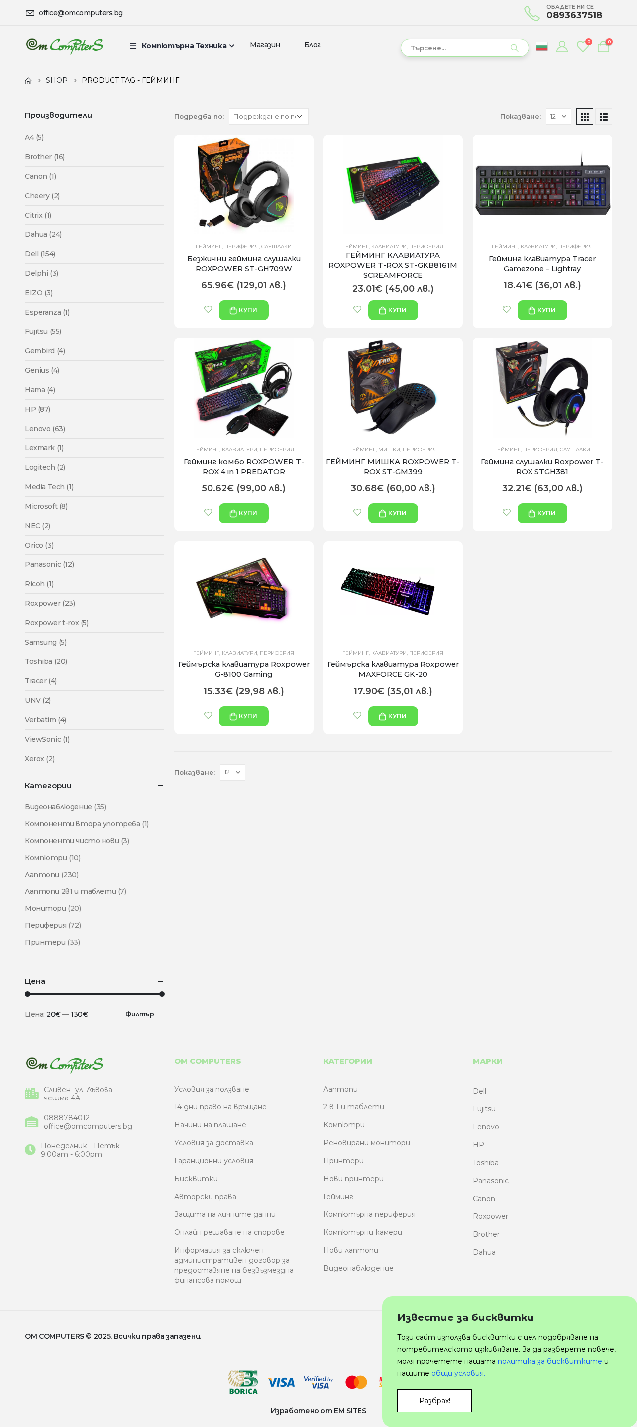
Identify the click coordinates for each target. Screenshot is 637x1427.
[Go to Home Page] (28, 80)
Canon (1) (40, 176)
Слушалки (276, 246)
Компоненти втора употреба (82, 823)
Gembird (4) (45, 350)
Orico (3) (39, 545)
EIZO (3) (39, 292)
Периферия (241, 246)
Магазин (265, 44)
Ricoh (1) (39, 583)
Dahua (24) (43, 234)
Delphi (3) (41, 273)
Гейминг (209, 246)
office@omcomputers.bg (88, 1126)
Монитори (45, 908)
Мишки (389, 449)
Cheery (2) (42, 195)
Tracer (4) (41, 680)
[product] (244, 184)
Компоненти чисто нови (72, 840)
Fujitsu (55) (43, 331)
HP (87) (37, 409)
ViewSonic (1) (47, 739)
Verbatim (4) (45, 719)
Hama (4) (40, 389)
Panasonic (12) (49, 564)
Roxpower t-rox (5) (56, 622)
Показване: (520, 116)
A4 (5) (34, 137)
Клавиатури (389, 246)
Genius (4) (42, 370)
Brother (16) (45, 156)
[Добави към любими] (208, 309)
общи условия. (458, 1373)
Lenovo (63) (45, 428)
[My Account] (562, 46)
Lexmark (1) (44, 447)
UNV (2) (38, 700)
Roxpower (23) (50, 603)
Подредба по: (199, 116)
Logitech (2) (45, 467)
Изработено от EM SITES (318, 1410)
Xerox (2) (39, 758)
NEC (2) (37, 525)
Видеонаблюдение (58, 806)
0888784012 (67, 1118)
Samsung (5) (45, 642)
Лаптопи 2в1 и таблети (70, 891)
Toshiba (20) (46, 661)
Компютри (46, 857)
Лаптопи (42, 874)
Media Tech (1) (49, 486)
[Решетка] (584, 116)
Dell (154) (40, 253)
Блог (312, 44)
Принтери (45, 942)
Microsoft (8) (46, 506)
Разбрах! (434, 1400)
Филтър (139, 1014)
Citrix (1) (38, 215)
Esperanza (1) (47, 312)
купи (248, 310)
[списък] (603, 116)
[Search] (515, 47)
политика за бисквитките (550, 1361)
